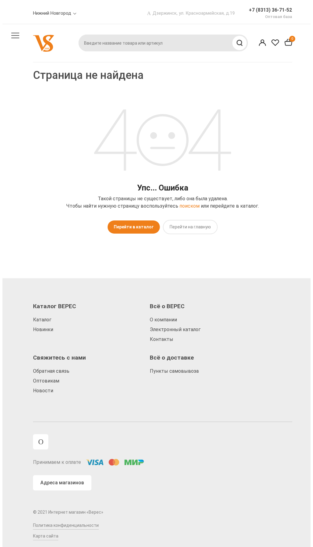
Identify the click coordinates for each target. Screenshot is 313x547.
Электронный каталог (175, 329)
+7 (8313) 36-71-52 (270, 10)
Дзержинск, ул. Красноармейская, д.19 (194, 13)
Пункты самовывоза (174, 371)
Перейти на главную (190, 226)
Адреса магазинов (62, 483)
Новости (43, 391)
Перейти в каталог (134, 226)
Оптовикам (46, 381)
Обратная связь (51, 371)
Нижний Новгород (52, 13)
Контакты (161, 339)
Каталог (42, 320)
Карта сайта (45, 536)
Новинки (43, 329)
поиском (189, 206)
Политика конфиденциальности (66, 525)
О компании (163, 320)
